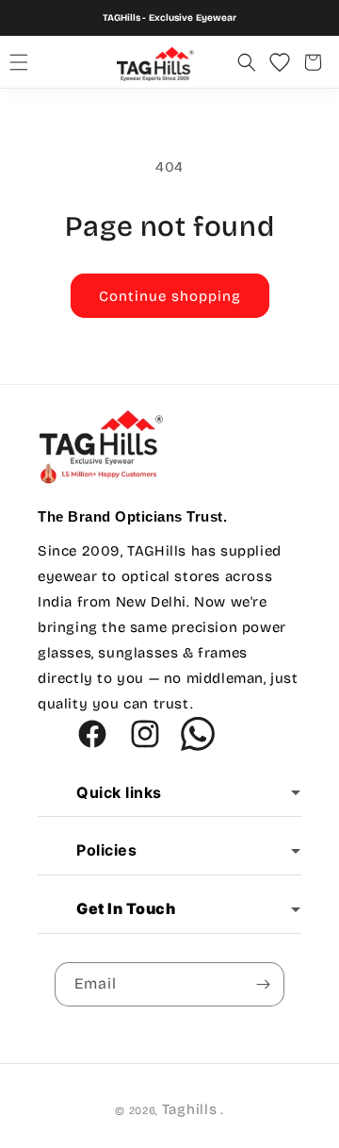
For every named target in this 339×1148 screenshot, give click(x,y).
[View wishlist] (280, 62)
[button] (19, 62)
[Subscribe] (262, 984)
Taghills (190, 1109)
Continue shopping (170, 296)
